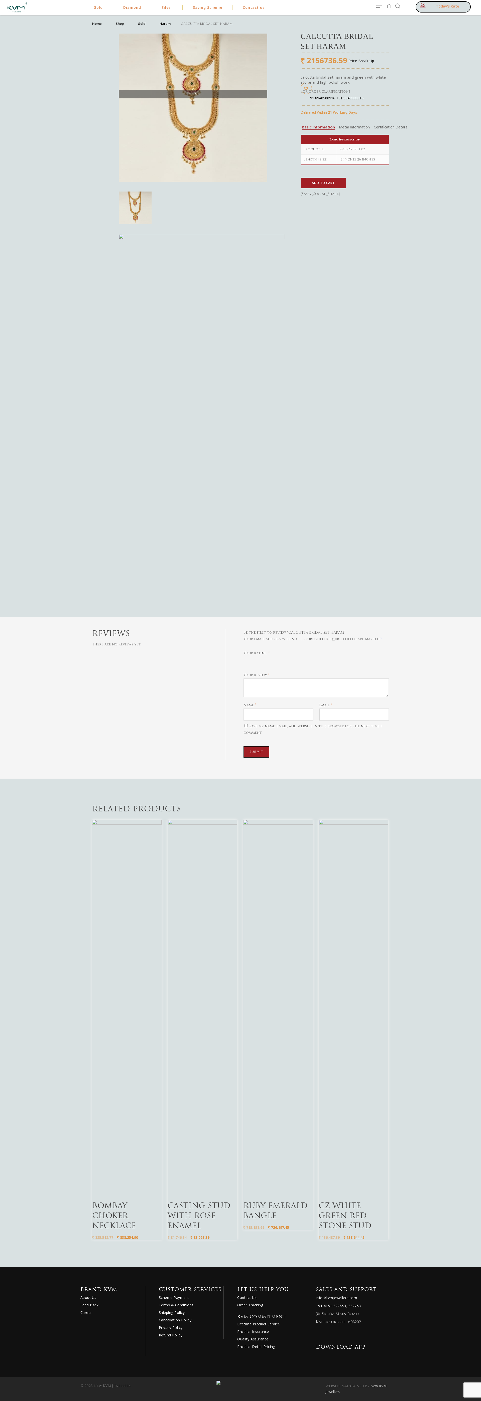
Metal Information (354, 126)
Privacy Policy (171, 1327)
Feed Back (89, 1305)
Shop (120, 23)
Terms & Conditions (176, 1305)
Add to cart (323, 183)
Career (86, 1312)
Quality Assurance (253, 1339)
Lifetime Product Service (258, 1324)
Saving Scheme (207, 7)
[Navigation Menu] (379, 5)
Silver (167, 7)
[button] (306, 88)
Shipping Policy (172, 1312)
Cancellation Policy (175, 1320)
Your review (256, 675)
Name (250, 705)
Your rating (257, 653)
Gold (142, 23)
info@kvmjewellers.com (336, 1297)
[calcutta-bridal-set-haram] (135, 210)
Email (325, 705)
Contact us (254, 7)
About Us (88, 1297)
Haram (165, 23)
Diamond (132, 7)
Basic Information (318, 126)
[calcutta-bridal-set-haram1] (202, 423)
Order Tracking (250, 1305)
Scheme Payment (174, 1297)
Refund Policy (171, 1335)
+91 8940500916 (321, 98)
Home (97, 23)
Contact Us (247, 1297)
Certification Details (391, 126)
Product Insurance (253, 1331)
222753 (354, 1305)
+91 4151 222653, (331, 1305)
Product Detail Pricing (256, 1346)
